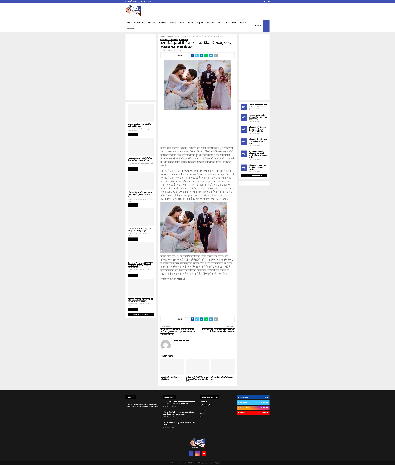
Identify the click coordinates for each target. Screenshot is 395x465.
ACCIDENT (203, 402)
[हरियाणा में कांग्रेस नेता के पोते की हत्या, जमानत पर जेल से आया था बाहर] (141, 287)
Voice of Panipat (167, 50)
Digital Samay (221, 463)
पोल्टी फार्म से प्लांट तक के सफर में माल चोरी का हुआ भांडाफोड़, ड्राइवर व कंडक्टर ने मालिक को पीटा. (178, 331)
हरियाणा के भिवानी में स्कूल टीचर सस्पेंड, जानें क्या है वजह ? (140, 230)
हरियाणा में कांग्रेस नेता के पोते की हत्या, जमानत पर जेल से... (140, 300)
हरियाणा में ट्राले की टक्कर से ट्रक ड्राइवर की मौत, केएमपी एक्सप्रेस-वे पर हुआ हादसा (178, 413)
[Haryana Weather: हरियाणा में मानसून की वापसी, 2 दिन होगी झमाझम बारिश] (141, 251)
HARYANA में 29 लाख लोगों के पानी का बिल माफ (139, 125)
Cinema (202, 414)
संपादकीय (130, 29)
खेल (218, 23)
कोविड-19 (210, 23)
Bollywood (175, 39)
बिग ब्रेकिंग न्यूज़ (139, 23)
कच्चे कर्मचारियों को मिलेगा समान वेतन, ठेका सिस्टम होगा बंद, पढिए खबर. (197, 379)
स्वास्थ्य (226, 23)
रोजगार (190, 23)
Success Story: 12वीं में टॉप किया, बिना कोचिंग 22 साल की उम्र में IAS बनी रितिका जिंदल (179, 403)
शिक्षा (234, 23)
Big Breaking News (166, 39)
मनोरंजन (242, 23)
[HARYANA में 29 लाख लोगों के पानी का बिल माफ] (141, 113)
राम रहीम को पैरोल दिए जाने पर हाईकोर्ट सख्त (170, 378)
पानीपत (151, 23)
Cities (202, 417)
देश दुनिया (199, 23)
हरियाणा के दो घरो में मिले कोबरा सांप (222, 378)
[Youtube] (261, 26)
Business (203, 411)
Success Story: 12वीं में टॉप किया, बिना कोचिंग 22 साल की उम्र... (141, 159)
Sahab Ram (133, 163)
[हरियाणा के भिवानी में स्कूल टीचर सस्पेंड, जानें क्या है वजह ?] (141, 217)
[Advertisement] (197, 130)
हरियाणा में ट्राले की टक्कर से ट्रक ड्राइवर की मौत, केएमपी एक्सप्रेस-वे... (140, 194)
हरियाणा (162, 23)
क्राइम (182, 23)
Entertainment (183, 39)
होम (128, 23)
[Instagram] (258, 26)
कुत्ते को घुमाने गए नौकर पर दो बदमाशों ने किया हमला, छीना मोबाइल (218, 330)
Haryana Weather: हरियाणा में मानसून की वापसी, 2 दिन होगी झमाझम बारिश (140, 265)
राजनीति (173, 23)
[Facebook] (256, 26)
